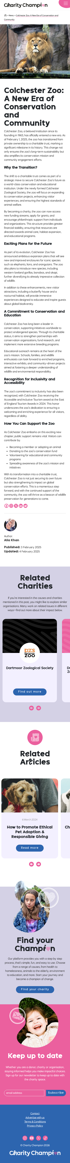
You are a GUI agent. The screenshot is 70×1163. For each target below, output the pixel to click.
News (11, 15)
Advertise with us (35, 1117)
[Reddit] (25, 506)
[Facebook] (6, 506)
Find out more (29, 692)
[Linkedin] (21, 506)
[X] (16, 506)
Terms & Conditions (35, 1121)
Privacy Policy (35, 1125)
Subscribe (56, 1093)
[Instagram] (11, 506)
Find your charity (35, 989)
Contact (35, 1113)
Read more (30, 848)
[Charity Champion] (25, 5)
